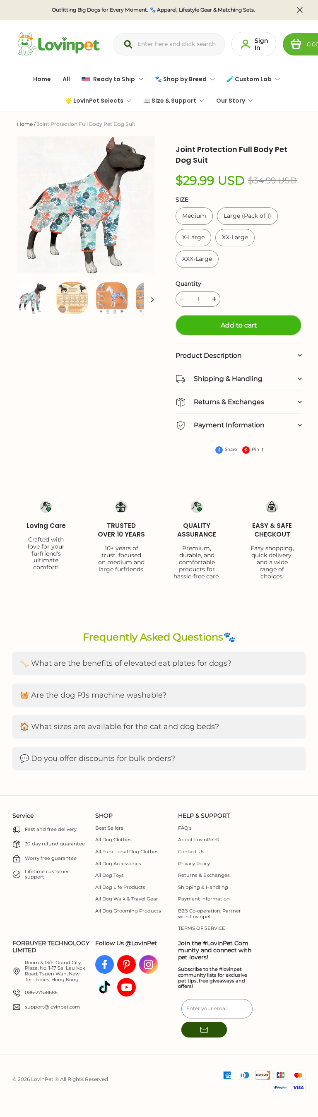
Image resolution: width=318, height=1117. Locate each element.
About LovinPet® (198, 840)
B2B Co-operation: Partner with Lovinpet (209, 914)
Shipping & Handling (203, 887)
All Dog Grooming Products (128, 911)
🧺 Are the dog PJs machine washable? (93, 695)
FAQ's (185, 828)
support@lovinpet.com (52, 1007)
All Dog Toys (109, 875)
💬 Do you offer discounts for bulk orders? (97, 758)
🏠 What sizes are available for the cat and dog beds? (119, 726)
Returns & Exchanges (204, 875)
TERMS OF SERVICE (201, 928)
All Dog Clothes (113, 840)
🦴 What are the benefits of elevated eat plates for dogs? (125, 663)
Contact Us (191, 852)
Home (25, 124)
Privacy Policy (194, 864)
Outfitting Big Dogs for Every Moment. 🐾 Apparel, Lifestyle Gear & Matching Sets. (153, 10)
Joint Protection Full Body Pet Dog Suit (86, 124)
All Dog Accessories (118, 864)
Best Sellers (109, 828)
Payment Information (204, 899)
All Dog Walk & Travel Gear (126, 899)
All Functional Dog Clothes (127, 852)
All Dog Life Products (120, 887)
